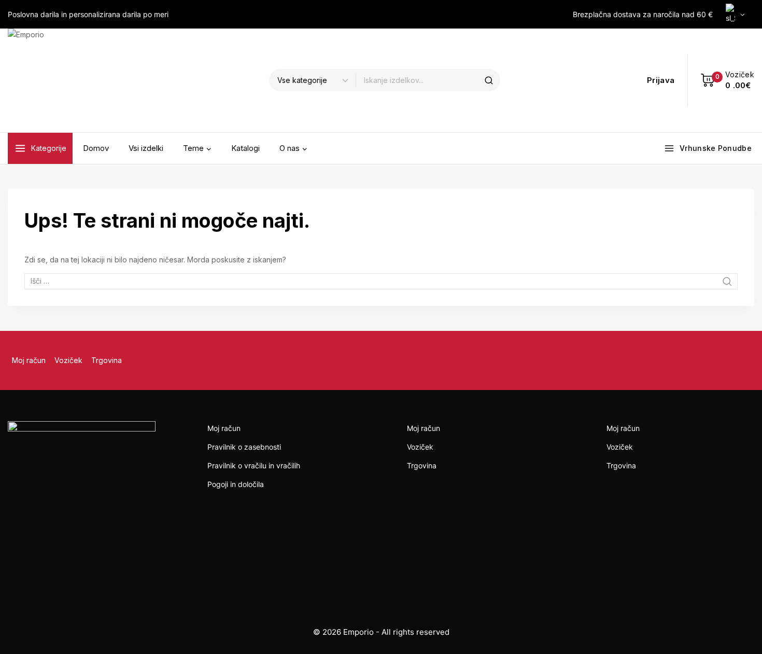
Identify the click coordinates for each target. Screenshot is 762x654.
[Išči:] (381, 280)
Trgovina (106, 360)
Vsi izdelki (146, 148)
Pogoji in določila (235, 484)
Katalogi (245, 148)
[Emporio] (59, 80)
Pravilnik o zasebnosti (244, 446)
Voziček (68, 360)
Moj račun (29, 360)
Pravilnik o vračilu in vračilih (253, 465)
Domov (96, 148)
